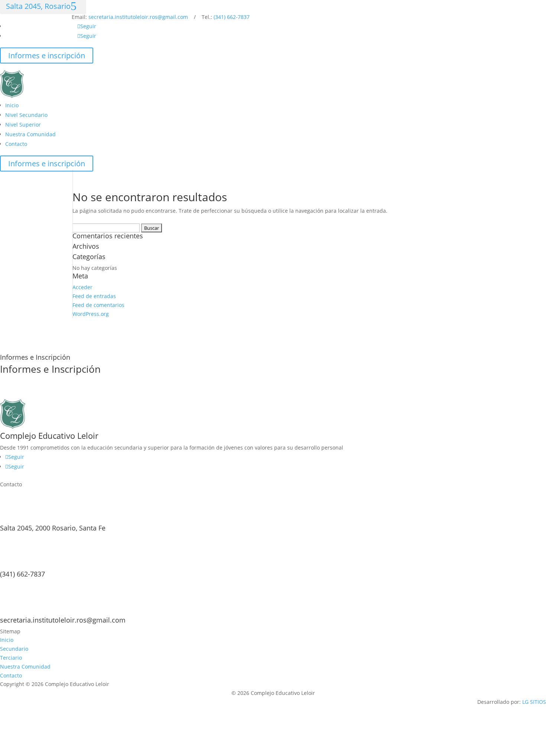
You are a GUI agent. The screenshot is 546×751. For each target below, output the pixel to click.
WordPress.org (90, 313)
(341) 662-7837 (232, 16)
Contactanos (30, 393)
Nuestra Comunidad (30, 134)
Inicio (12, 105)
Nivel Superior (23, 124)
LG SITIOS (534, 701)
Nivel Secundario (26, 114)
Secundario (14, 648)
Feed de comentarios (98, 304)
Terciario (11, 657)
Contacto (16, 143)
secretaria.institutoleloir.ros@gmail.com (138, 16)
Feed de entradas (94, 296)
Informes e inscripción (46, 55)
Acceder (82, 287)
